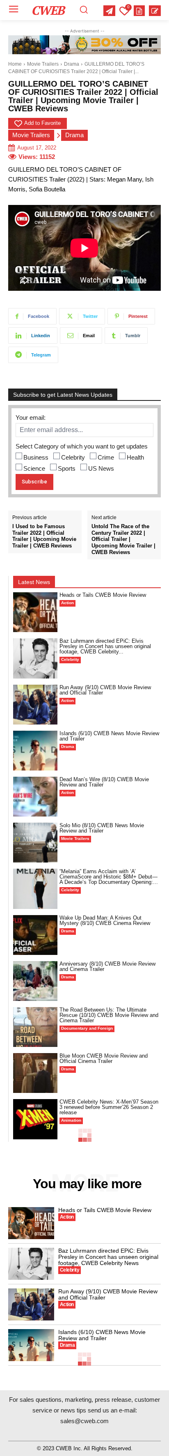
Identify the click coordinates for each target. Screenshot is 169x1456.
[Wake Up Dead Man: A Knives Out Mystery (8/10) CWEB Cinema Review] (35, 935)
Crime (106, 457)
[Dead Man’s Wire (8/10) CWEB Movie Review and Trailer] (35, 797)
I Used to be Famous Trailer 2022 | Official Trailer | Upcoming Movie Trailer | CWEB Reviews (44, 536)
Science (34, 468)
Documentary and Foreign (87, 1028)
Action (67, 602)
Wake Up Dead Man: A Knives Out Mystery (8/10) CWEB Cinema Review (104, 920)
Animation (71, 1120)
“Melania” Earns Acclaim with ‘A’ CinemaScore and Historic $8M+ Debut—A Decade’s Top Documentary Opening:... (108, 876)
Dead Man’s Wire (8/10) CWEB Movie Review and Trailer (104, 782)
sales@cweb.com (84, 1420)
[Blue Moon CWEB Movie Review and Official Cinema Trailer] (35, 1073)
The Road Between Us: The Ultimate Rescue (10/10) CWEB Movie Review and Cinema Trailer (108, 1015)
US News (101, 468)
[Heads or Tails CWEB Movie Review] (35, 612)
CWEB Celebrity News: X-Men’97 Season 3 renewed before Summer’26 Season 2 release (108, 1107)
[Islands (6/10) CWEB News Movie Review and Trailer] (35, 751)
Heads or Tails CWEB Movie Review (102, 595)
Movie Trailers (43, 64)
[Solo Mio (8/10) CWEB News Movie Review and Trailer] (35, 843)
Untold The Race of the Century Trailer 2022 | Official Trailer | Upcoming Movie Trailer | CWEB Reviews (123, 539)
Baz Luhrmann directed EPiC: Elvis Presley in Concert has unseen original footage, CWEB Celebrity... (105, 646)
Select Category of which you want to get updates (82, 446)
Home (15, 64)
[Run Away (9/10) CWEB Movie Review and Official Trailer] (35, 705)
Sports (66, 468)
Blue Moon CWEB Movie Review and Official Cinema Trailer (103, 1058)
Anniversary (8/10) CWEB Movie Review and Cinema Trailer (107, 966)
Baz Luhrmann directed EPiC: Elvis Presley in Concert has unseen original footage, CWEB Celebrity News (108, 1256)
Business (35, 457)
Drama (71, 64)
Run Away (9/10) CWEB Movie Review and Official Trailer (105, 690)
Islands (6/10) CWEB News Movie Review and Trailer (109, 736)
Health (135, 457)
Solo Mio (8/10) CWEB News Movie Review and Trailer (101, 828)
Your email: (31, 417)
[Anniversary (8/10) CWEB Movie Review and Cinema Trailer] (35, 981)
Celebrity (73, 457)
